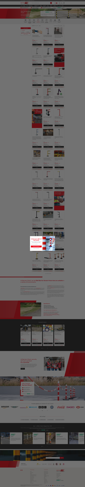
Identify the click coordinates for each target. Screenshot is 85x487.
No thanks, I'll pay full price (36, 248)
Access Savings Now (36, 246)
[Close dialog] (54, 237)
